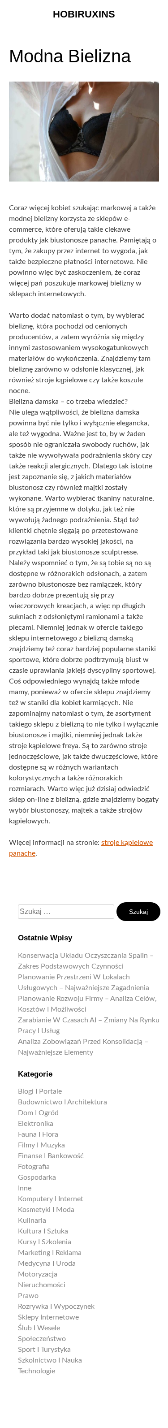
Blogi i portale (40, 1091)
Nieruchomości (41, 1285)
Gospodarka (37, 1177)
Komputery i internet (50, 1199)
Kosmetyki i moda (46, 1209)
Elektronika (35, 1123)
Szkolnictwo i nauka (50, 1360)
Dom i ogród (38, 1112)
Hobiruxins (84, 14)
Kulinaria (32, 1220)
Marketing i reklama (50, 1252)
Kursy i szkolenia (44, 1242)
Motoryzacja (37, 1274)
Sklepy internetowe (48, 1317)
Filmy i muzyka (41, 1145)
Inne (24, 1188)
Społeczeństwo (42, 1338)
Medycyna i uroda (47, 1263)
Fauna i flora (38, 1134)
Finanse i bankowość (51, 1156)
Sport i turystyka (44, 1349)
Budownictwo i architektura (62, 1102)
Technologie (36, 1371)
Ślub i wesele (39, 1328)
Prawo (28, 1295)
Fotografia (34, 1166)
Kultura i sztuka (43, 1231)
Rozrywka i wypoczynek (56, 1306)
